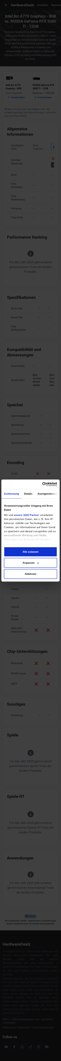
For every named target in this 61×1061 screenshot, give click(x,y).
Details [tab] (28, 493)
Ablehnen (30, 573)
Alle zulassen (30, 551)
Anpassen (29, 562)
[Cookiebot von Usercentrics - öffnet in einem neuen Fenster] (43, 484)
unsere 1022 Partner (26, 515)
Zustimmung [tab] (11, 493)
